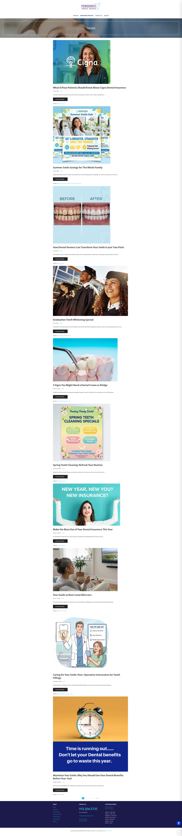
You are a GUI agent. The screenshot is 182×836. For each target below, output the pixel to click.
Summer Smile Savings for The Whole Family (77, 167)
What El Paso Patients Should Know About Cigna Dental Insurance (89, 87)
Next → (97, 798)
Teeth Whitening (77, 183)
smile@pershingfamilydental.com (86, 815)
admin (61, 91)
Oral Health (60, 335)
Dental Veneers (61, 263)
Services (75, 15)
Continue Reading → (60, 99)
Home (54, 807)
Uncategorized (61, 794)
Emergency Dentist (57, 814)
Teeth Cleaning (56, 812)
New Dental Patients (86, 15)
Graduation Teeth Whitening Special (73, 319)
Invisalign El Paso (69, 183)
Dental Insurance (61, 103)
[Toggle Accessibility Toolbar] (179, 823)
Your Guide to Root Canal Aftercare (72, 595)
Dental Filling (61, 693)
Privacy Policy (108, 830)
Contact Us (98, 15)
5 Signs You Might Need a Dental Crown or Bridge (80, 385)
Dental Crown (67, 401)
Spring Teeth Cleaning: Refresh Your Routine (78, 465)
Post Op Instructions (62, 610)
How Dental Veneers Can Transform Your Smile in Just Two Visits (88, 247)
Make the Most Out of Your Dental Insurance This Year (83, 529)
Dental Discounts (61, 183)
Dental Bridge (61, 401)
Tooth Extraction (56, 816)
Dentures (55, 821)
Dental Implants (56, 819)
